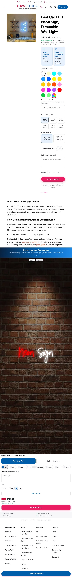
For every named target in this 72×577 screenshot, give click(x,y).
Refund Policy (10, 554)
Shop (54, 541)
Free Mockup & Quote (36, 573)
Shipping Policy (10, 545)
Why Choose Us (10, 536)
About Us (8, 532)
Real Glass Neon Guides (42, 542)
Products (55, 536)
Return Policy (9, 550)
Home (54, 532)
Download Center (42, 548)
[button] (4, 7)
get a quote (40, 245)
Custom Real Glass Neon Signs (27, 547)
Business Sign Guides (57, 551)
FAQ (37, 532)
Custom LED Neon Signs (27, 540)
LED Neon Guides (42, 536)
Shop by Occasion (27, 560)
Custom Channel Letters (26, 554)
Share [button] (46, 192)
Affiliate (7, 563)
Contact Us (9, 541)
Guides (23, 564)
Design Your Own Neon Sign (27, 533)
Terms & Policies (10, 559)
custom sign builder (29, 242)
